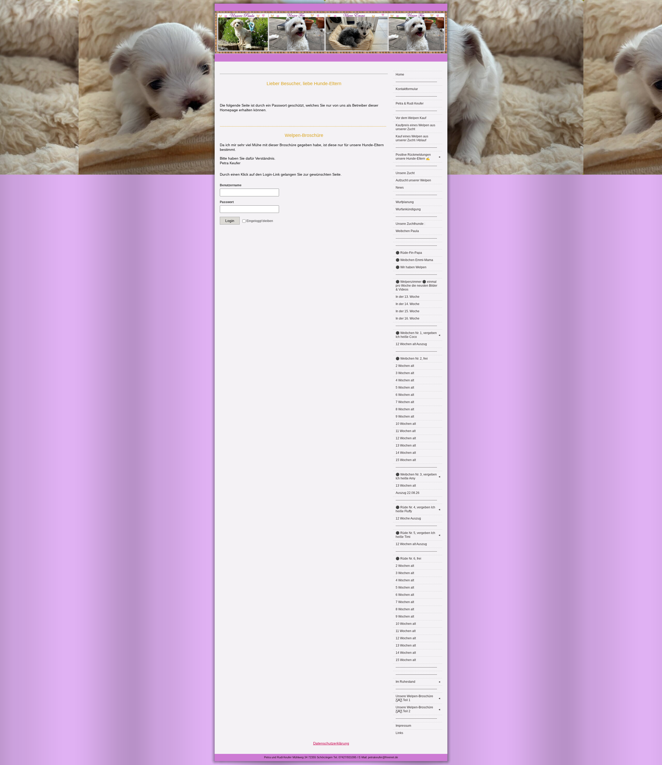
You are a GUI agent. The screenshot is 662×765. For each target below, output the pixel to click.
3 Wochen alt (405, 373)
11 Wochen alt (406, 431)
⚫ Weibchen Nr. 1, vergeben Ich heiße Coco (418, 335)
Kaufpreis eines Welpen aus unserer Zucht (415, 127)
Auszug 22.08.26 (407, 493)
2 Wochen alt (405, 366)
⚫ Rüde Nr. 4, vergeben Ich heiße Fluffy (418, 509)
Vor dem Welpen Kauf (411, 118)
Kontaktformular (407, 89)
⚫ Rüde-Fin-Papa (409, 253)
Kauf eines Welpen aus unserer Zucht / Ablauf (412, 138)
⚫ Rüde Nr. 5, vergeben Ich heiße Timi (418, 535)
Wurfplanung (405, 202)
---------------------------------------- (416, 82)
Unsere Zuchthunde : (410, 224)
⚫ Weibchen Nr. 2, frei (412, 358)
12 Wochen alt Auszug (411, 344)
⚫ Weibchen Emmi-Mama (414, 260)
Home (400, 74)
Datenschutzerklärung (331, 743)
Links (399, 733)
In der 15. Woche (407, 311)
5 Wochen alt (405, 387)
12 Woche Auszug (408, 518)
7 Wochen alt (405, 402)
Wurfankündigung (408, 209)
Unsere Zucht (405, 173)
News (400, 187)
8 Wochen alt (405, 409)
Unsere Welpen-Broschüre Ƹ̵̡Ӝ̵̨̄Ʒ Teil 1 (418, 698)
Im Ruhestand (418, 682)
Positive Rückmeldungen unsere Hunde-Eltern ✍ (418, 156)
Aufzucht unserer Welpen (413, 180)
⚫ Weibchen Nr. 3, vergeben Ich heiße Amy (418, 476)
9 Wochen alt (405, 416)
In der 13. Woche (407, 297)
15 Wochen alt (406, 460)
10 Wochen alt (406, 424)
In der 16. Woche (407, 318)
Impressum (403, 725)
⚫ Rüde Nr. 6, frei (408, 558)
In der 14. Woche (407, 304)
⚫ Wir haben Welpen (411, 267)
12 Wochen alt (406, 438)
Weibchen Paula (407, 231)
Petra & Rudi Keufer (410, 103)
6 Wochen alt (405, 395)
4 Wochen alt (405, 380)
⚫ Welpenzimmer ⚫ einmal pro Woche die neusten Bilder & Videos (416, 285)
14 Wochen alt (406, 453)
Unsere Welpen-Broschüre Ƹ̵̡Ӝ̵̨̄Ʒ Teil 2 (418, 709)
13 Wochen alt (406, 445)
